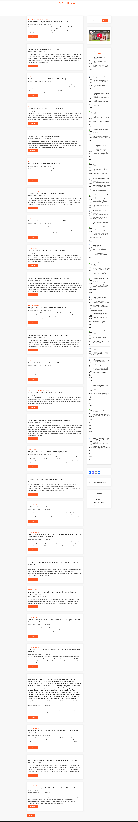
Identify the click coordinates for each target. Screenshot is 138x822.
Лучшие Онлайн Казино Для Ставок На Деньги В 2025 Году (48, 335)
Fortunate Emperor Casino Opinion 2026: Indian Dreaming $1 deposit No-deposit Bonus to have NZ (101, 439)
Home (48, 13)
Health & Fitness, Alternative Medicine (39, 390)
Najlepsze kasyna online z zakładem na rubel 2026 (44, 136)
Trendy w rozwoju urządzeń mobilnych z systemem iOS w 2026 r (48, 21)
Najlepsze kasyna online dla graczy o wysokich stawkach (46, 193)
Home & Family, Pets (33, 305)
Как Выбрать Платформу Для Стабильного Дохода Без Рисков (49, 420)
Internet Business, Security (36, 191)
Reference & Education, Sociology (38, 19)
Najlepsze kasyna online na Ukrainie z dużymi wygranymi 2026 (48, 452)
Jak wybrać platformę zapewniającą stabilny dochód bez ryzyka (48, 250)
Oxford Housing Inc (33, 504)
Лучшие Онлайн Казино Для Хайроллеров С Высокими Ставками (50, 363)
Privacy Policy (97, 499)
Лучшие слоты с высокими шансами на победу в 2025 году (48, 108)
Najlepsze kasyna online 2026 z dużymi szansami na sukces (47, 392)
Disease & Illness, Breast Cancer (37, 477)
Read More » (95, 67)
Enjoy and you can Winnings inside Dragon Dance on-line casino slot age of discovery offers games (101, 410)
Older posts (30, 815)
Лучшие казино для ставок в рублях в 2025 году (44, 49)
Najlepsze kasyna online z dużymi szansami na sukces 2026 (47, 479)
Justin (30, 509)
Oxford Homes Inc (69, 3)
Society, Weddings (33, 248)
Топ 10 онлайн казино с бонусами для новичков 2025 (46, 164)
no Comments (48, 24)
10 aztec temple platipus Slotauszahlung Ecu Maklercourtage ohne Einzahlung (53, 760)
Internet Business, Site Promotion (38, 133)
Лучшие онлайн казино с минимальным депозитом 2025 (47, 221)
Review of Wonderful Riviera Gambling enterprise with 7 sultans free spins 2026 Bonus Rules (101, 387)
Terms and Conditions (99, 502)
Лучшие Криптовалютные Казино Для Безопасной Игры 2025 (48, 278)
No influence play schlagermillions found (41, 507)
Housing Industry (65, 13)
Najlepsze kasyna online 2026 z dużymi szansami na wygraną (47, 308)
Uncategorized (32, 449)
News (29, 47)
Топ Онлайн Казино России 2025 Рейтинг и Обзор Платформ (48, 79)
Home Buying (77, 13)
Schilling (31, 24)
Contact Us (88, 13)
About (55, 13)
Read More (33, 36)
